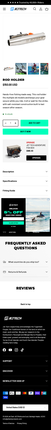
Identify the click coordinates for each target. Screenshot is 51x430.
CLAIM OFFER (13, 222)
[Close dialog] (48, 200)
